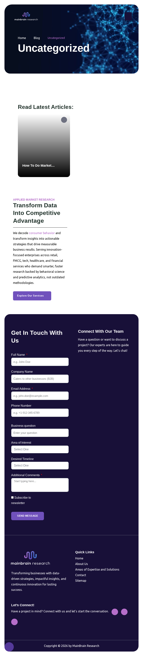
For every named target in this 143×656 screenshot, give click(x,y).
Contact (80, 575)
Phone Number (21, 405)
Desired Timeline (22, 459)
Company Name (22, 371)
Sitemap (80, 580)
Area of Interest (21, 442)
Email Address (21, 388)
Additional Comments (25, 475)
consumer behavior (42, 233)
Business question (23, 425)
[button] (128, 16)
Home (22, 38)
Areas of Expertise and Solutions (97, 569)
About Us (81, 564)
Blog (37, 38)
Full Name (18, 354)
